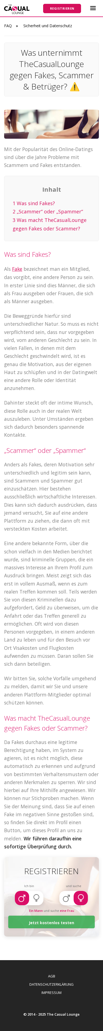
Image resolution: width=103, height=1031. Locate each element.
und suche (73, 886)
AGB (51, 976)
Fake (17, 269)
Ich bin (29, 886)
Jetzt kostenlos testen (51, 922)
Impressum (51, 992)
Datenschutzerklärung (51, 984)
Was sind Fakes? (34, 203)
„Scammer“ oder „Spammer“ (48, 211)
